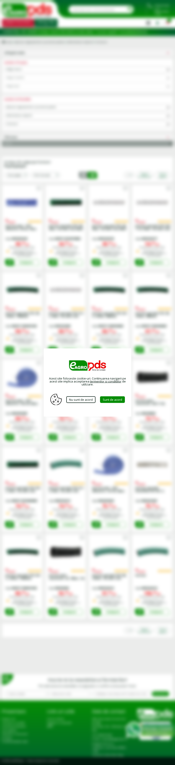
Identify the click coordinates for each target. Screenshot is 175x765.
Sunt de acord (112, 399)
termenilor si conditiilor (105, 381)
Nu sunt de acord (81, 399)
